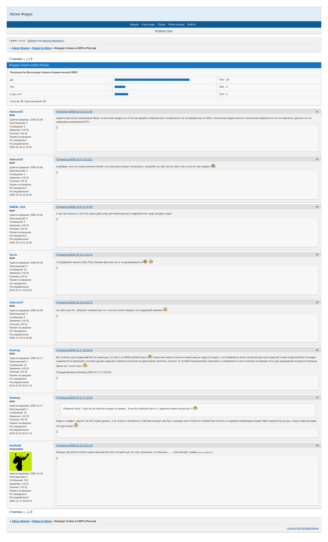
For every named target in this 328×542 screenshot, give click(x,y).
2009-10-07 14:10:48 (81, 111)
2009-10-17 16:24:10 (81, 350)
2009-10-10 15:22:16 (81, 302)
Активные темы (163, 30)
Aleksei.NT (16, 111)
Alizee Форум (20, 48)
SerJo (13, 254)
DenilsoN (15, 445)
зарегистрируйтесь (53, 40)
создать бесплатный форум (303, 528)
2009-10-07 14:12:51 (81, 159)
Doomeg (14, 350)
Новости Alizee (42, 48)
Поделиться (63, 111)
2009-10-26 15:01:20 (81, 445)
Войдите (32, 40)
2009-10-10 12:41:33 (81, 254)
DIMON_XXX (17, 207)
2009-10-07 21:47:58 (81, 207)
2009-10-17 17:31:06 (81, 397)
